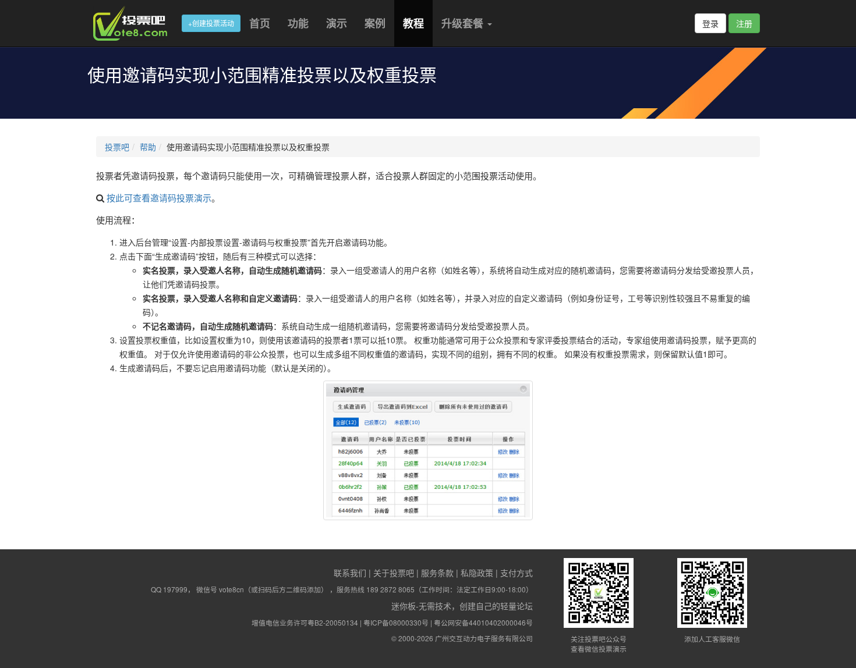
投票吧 (117, 146)
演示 (336, 23)
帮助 (148, 146)
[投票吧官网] (134, 23)
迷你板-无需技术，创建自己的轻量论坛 (462, 606)
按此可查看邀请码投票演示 (159, 197)
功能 (298, 23)
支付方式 (516, 572)
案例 (375, 23)
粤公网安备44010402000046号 (483, 622)
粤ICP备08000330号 (396, 622)
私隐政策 (477, 572)
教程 (413, 23)
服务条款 (437, 572)
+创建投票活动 (211, 23)
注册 (744, 23)
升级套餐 (463, 23)
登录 (710, 23)
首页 (259, 23)
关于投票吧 (393, 572)
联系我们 (350, 572)
